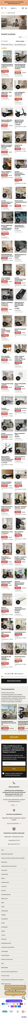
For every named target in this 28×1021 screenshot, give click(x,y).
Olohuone (3, 890)
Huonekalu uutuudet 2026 (7, 947)
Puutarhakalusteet (5, 894)
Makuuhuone (4, 898)
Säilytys (3, 931)
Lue (4, 48)
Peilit (2, 963)
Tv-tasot (3, 935)
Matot (2, 902)
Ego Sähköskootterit (6, 943)
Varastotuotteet (5, 882)
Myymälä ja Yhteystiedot (7, 854)
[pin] (14, 810)
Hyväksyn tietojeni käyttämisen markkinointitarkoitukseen (14, 774)
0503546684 (9, 796)
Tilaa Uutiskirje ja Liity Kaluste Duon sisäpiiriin (12, 979)
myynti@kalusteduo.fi (14, 801)
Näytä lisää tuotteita (14, 681)
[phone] (14, 783)
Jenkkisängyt (4, 910)
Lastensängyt (4, 951)
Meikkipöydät (4, 967)
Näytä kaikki (14, 737)
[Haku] (5, 8)
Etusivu (3, 13)
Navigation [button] (2, 8)
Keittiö (2, 906)
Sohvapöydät (4, 927)
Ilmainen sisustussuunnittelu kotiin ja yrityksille (12, 858)
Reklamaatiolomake (6, 983)
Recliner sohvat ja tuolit (7, 959)
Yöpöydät (3, 915)
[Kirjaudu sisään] (23, 8)
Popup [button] (8, 76)
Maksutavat (4, 862)
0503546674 (19, 796)
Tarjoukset (4, 886)
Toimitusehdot (4, 874)
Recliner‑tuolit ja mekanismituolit (9, 971)
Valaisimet (3, 939)
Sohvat (3, 923)
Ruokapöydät (4, 919)
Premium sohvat (5, 975)
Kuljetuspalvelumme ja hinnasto (9, 866)
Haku (2, 850)
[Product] (7, 56)
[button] (1, 3)
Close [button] (14, 870)
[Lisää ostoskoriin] (4, 59)
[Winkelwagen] (26, 8)
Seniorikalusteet (5, 955)
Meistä (3, 878)
